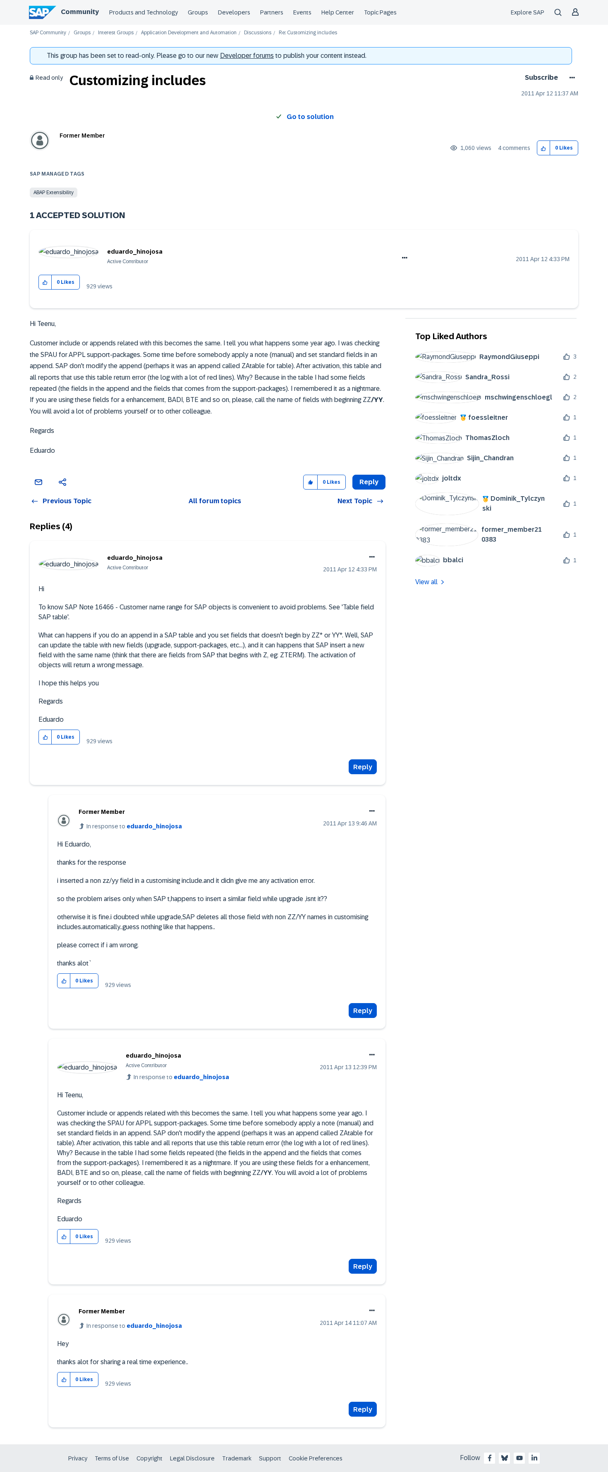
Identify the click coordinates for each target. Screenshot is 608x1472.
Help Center (337, 12)
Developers (234, 12)
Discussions (257, 33)
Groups (198, 12)
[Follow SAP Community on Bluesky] (504, 1458)
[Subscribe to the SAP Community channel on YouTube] (519, 1458)
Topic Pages (380, 12)
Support (270, 1458)
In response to (134, 826)
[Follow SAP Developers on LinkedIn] (534, 1458)
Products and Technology (143, 12)
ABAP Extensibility (54, 192)
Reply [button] (368, 481)
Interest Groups (116, 33)
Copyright (149, 1458)
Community (80, 11)
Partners (271, 12)
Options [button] (570, 78)
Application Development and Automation (189, 33)
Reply (362, 766)
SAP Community (48, 33)
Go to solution (310, 116)
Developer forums (247, 55)
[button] (543, 148)
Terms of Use (112, 1458)
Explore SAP (527, 12)
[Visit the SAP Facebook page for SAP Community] (489, 1458)
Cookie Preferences (315, 1458)
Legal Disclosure (192, 1458)
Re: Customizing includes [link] (308, 33)
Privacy (77, 1458)
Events (302, 12)
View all (426, 581)
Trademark (236, 1458)
